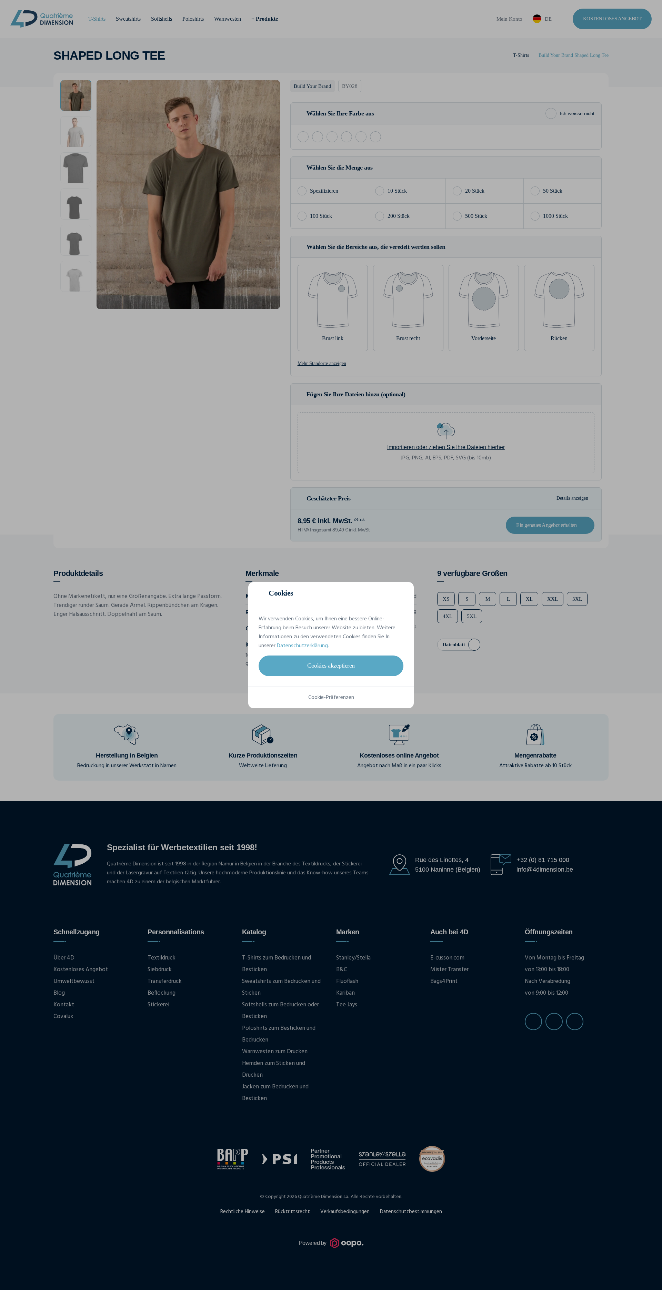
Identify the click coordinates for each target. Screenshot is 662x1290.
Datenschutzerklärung (302, 645)
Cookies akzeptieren (331, 665)
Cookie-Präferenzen (331, 697)
